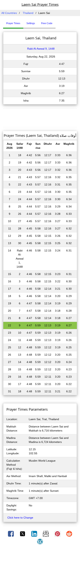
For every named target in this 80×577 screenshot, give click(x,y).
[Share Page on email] (46, 533)
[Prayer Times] (56, 21)
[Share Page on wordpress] (40, 541)
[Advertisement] (40, 117)
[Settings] (58, 21)
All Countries (9, 12)
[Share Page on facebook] (11, 533)
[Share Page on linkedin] (34, 533)
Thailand (28, 12)
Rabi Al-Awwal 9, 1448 (41, 48)
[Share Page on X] (23, 533)
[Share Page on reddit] (69, 533)
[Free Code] (60, 21)
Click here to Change (20, 517)
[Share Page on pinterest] (58, 533)
